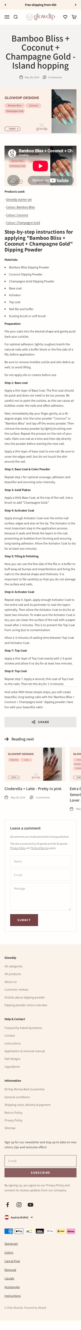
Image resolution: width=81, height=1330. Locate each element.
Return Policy (13, 1113)
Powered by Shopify (35, 1307)
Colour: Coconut (17, 215)
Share (44, 722)
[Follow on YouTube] (30, 1205)
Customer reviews (16, 989)
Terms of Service (40, 848)
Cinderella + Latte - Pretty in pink (32, 788)
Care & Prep (12, 1261)
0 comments (55, 77)
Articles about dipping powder (24, 997)
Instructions (12, 1043)
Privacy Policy (18, 848)
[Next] (75, 4)
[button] (65, 17)
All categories (13, 966)
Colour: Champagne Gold (23, 223)
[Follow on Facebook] (7, 1205)
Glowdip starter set (19, 199)
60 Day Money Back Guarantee (24, 1089)
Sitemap (10, 1128)
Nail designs (12, 1059)
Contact (9, 1035)
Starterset (11, 1244)
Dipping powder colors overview (25, 1005)
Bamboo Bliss (26, 207)
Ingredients (12, 1067)
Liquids (9, 1278)
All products (12, 974)
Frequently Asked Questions (23, 1028)
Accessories (12, 1287)
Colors (8, 1252)
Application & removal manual (24, 1051)
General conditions (17, 1097)
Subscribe (40, 1172)
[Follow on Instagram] (19, 1205)
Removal (10, 1270)
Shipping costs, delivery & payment (27, 1105)
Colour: (11, 207)
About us (10, 982)
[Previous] (5, 4)
